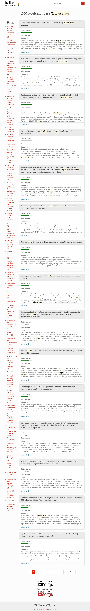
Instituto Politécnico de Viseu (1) (10, 255)
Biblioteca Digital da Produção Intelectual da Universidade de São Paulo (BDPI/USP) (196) (11, 84)
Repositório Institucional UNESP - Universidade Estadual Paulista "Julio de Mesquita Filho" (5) (11, 414)
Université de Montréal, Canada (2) (10, 494)
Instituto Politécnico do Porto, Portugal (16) (10, 265)
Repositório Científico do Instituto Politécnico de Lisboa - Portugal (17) (11, 291)
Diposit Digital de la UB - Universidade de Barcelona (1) (11, 220)
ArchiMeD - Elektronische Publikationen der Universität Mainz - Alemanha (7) (11, 47)
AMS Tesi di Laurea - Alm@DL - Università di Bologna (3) (10, 32)
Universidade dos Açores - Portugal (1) (11, 484)
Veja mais (24, 52)
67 (70, 572)
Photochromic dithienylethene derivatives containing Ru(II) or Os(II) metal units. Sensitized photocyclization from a (50, 96)
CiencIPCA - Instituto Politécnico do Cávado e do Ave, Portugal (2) (10, 172)
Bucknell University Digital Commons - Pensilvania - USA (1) (11, 141)
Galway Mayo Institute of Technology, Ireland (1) (11, 233)
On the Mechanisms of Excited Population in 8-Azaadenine (47, 132)
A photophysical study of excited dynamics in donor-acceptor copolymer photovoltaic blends (49, 207)
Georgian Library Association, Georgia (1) (11, 244)
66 (65, 572)
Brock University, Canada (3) (10, 129)
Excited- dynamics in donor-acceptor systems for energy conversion (52, 242)
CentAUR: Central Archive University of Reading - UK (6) (10, 156)
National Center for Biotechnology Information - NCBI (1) (12, 276)
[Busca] (83, 3)
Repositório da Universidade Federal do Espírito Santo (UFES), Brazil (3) (11, 328)
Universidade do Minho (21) (11, 474)
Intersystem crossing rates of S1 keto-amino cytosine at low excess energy (51, 277)
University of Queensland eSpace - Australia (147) (11, 505)
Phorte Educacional (51, 609)
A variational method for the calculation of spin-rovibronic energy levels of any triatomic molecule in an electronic (52, 60)
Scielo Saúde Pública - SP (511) (10, 466)
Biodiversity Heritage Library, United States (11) (11, 100)
